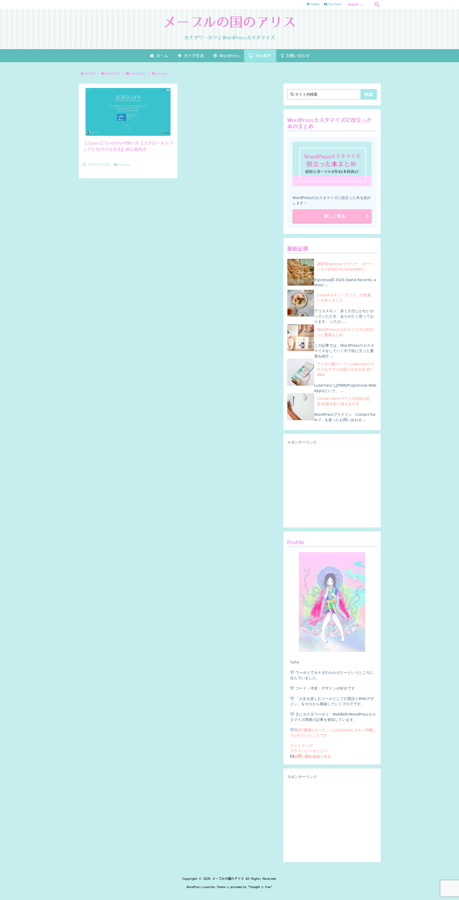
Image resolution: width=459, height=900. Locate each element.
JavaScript (138, 73)
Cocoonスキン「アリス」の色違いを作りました (344, 297)
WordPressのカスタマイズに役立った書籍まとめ (345, 332)
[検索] (377, 4)
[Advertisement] (332, 484)
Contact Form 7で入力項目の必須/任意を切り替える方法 (343, 401)
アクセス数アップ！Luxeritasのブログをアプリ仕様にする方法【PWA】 (345, 369)
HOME (90, 73)
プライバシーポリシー (308, 750)
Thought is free (260, 887)
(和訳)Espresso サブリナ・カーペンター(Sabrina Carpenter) (345, 266)
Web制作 (113, 73)
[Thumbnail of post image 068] (128, 112)
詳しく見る (334, 216)
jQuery (124, 164)
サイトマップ (301, 745)
